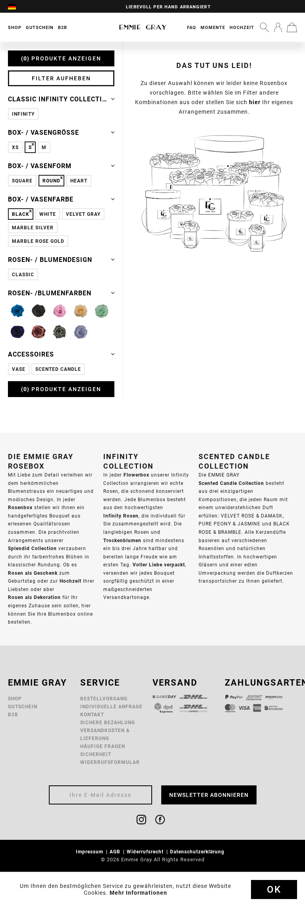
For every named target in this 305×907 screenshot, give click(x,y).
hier (255, 102)
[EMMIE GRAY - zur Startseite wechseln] (142, 27)
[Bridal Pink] (59, 310)
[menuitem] (16, 6)
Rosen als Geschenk (33, 573)
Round (51, 181)
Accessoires (31, 354)
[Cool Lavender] (80, 331)
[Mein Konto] (278, 27)
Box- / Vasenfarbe (40, 199)
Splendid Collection (32, 548)
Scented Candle (58, 369)
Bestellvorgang (103, 699)
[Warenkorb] (292, 27)
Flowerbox (136, 475)
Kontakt (92, 714)
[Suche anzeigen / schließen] (264, 27)
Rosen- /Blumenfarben (49, 293)
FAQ (191, 27)
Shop (15, 699)
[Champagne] (80, 310)
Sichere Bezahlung (107, 722)
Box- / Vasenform (39, 166)
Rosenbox (20, 507)
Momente (213, 27)
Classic (23, 274)
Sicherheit (95, 754)
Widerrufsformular (110, 762)
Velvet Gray (83, 214)
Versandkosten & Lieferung (105, 734)
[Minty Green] (101, 310)
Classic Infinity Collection (60, 99)
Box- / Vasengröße (43, 132)
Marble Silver (33, 228)
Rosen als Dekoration (34, 597)
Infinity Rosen (121, 516)
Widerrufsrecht (146, 852)
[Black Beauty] (38, 310)
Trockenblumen (122, 540)
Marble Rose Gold (38, 241)
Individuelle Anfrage (111, 706)
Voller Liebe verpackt (159, 565)
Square (22, 181)
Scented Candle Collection (231, 483)
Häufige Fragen (102, 746)
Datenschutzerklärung (198, 852)
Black (20, 214)
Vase (18, 369)
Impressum (90, 852)
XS (15, 147)
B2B (13, 714)
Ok (274, 889)
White (47, 214)
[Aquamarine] (17, 310)
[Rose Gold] (38, 331)
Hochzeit (242, 27)
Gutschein (22, 706)
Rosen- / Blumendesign (50, 260)
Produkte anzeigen (62, 58)
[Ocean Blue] (17, 331)
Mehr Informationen (138, 892)
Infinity (23, 114)
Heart (78, 181)
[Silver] (59, 331)
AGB (116, 852)
